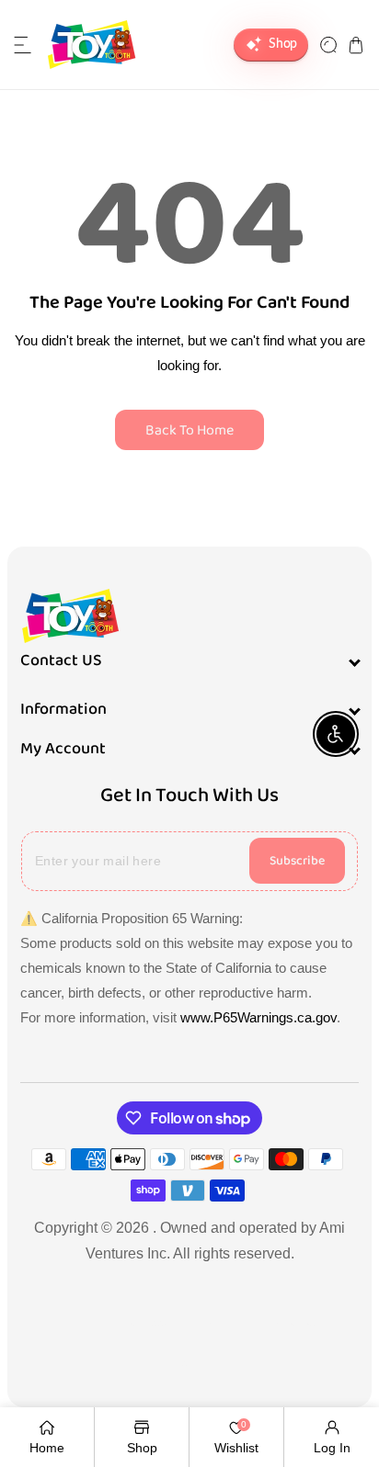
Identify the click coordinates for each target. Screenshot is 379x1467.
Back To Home (189, 430)
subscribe (297, 861)
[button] (23, 45)
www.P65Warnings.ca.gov (258, 1017)
